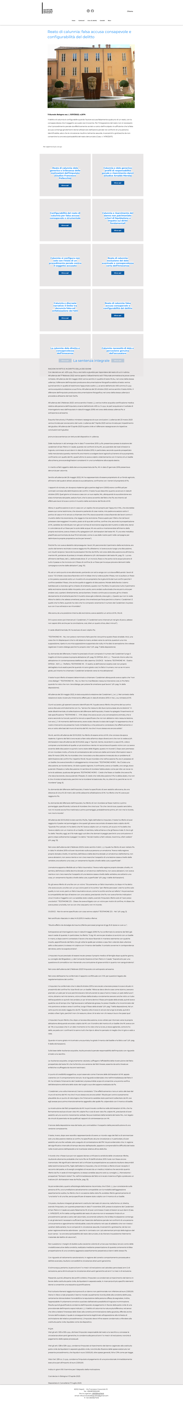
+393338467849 (98, 1394)
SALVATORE (47, 10)
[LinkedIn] (88, 10)
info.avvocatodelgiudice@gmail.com (94, 1396)
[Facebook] (92, 10)
